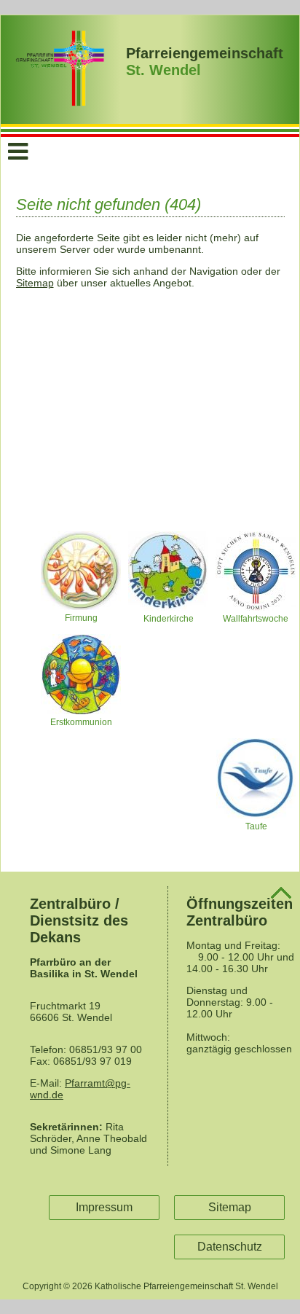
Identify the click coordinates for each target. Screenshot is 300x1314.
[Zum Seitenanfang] (281, 896)
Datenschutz (229, 1246)
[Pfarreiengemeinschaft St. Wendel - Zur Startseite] (60, 102)
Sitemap (35, 283)
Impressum (104, 1207)
